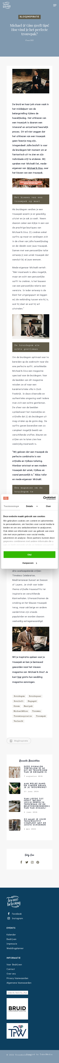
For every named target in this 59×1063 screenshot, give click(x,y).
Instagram (17, 918)
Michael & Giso (35, 168)
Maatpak (28, 706)
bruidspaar (35, 696)
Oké (29, 554)
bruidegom (19, 696)
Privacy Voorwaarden (17, 978)
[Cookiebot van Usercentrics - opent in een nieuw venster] (43, 498)
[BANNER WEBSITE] (30, 188)
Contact (11, 968)
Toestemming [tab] (10, 506)
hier (19, 676)
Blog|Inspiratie (29, 17)
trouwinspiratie (23, 716)
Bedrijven (11, 939)
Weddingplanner (15, 948)
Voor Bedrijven (14, 964)
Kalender (11, 934)
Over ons (11, 973)
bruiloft (18, 701)
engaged (32, 701)
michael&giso (21, 711)
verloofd (18, 721)
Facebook (16, 913)
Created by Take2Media (39, 1054)
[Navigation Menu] (54, 5)
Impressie (12, 943)
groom (17, 706)
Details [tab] (29, 506)
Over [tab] (48, 506)
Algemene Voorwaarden (19, 982)
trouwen (36, 711)
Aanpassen (28, 563)
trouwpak (41, 716)
